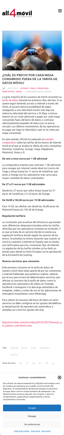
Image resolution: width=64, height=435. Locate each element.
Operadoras (43, 88)
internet (14, 347)
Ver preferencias (32, 424)
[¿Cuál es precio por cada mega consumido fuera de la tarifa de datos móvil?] (32, 50)
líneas (33, 88)
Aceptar (32, 408)
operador (44, 347)
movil (33, 347)
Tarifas (18, 92)
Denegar (32, 416)
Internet (24, 88)
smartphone (8, 92)
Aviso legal (35, 431)
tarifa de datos (10, 100)
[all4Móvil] (17, 16)
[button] (59, 377)
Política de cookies (21, 431)
